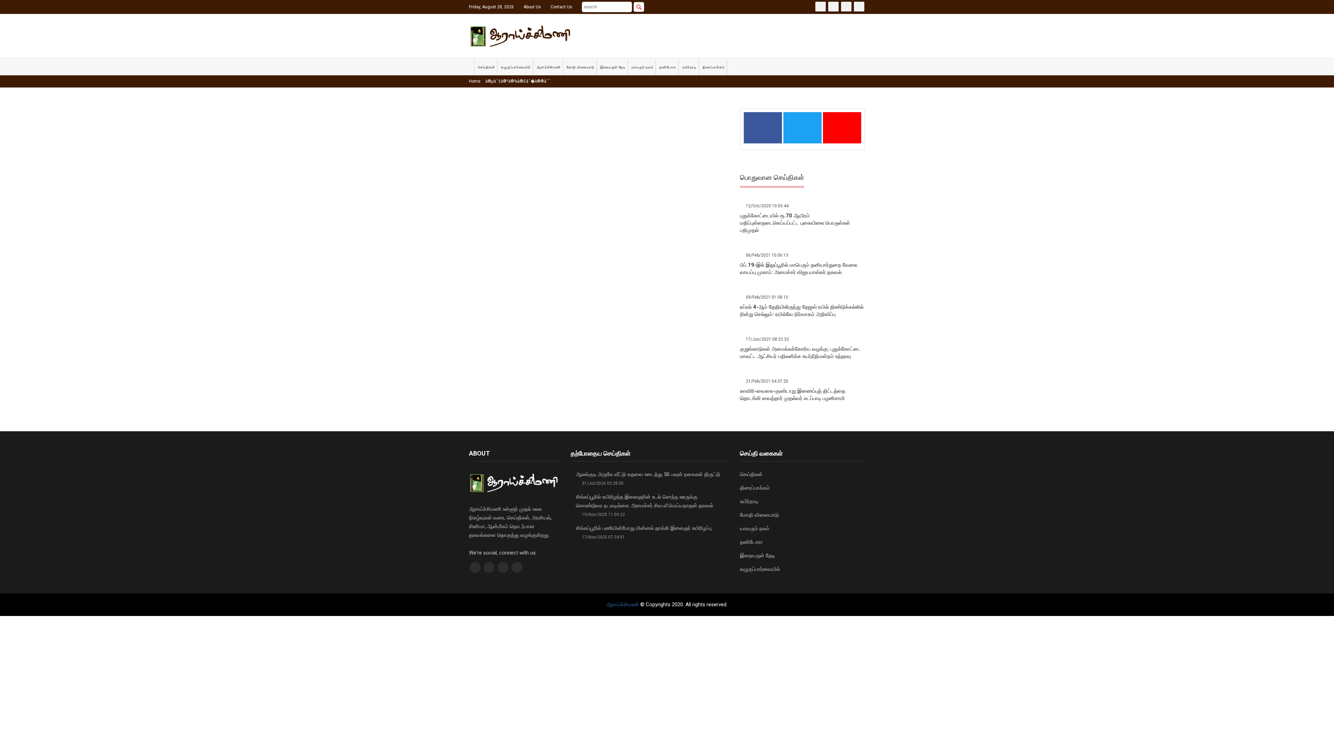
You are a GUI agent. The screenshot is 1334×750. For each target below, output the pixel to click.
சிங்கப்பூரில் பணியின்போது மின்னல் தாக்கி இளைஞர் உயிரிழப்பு (644, 528)
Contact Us (561, 7)
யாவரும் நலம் (642, 67)
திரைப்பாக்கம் (713, 67)
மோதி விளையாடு (580, 67)
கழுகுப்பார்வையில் (516, 67)
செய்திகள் (486, 67)
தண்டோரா (667, 67)
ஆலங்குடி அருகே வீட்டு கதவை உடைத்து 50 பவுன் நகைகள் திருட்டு (648, 474)
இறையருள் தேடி (613, 67)
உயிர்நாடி (689, 67)
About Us (532, 7)
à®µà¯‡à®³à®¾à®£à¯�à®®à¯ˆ (517, 81)
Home (474, 81)
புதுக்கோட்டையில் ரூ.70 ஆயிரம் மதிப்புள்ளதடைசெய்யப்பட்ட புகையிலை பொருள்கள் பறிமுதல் (795, 222)
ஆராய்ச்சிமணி (549, 67)
